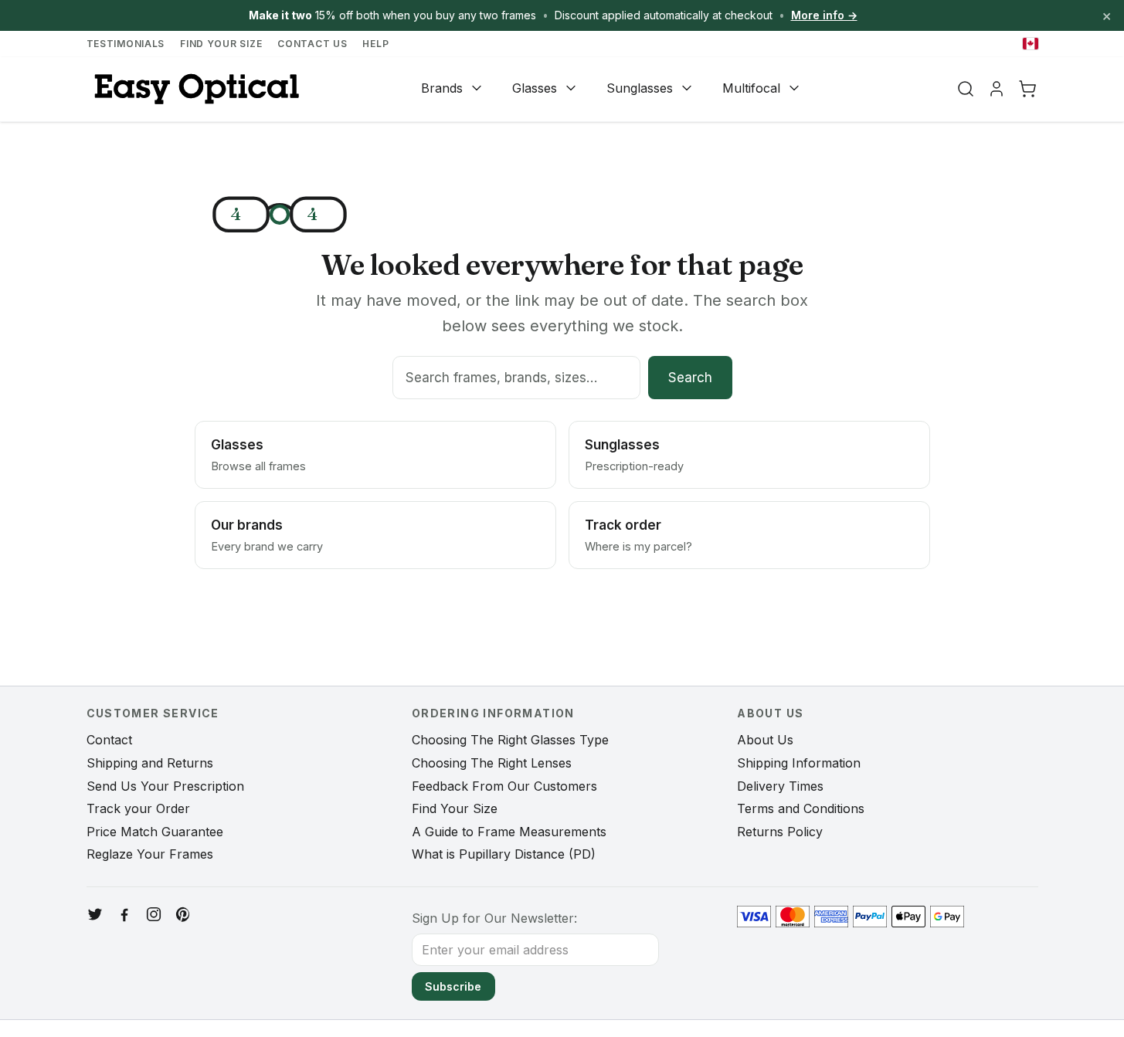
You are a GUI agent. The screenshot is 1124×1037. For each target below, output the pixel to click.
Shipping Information (799, 763)
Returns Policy (780, 831)
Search (690, 377)
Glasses (534, 88)
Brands (442, 88)
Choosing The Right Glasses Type (510, 739)
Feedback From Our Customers (504, 786)
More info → (824, 15)
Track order (638, 535)
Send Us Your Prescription (165, 786)
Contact (109, 739)
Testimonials (126, 43)
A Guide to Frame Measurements (509, 831)
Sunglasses (639, 88)
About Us (765, 739)
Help (375, 43)
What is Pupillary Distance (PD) (504, 854)
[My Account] (996, 89)
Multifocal (751, 88)
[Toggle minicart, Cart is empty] (1027, 89)
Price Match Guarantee (155, 831)
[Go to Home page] (195, 89)
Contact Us (312, 43)
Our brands (267, 535)
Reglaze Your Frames (150, 854)
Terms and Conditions (800, 808)
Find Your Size (221, 43)
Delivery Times (780, 786)
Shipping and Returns (150, 763)
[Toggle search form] (966, 89)
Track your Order (138, 808)
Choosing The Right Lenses (492, 763)
